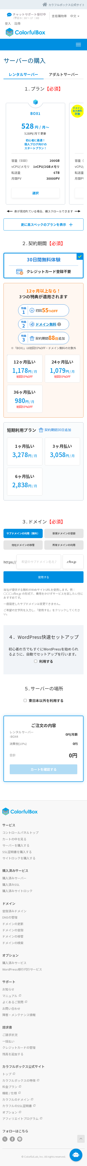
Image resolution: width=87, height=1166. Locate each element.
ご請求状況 (9, 1035)
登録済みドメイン (14, 911)
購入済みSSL (11, 884)
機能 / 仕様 (9, 1093)
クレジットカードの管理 (18, 1047)
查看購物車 (59, 16)
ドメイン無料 (38, 324)
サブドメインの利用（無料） (23, 533)
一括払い (8, 1041)
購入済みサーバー (14, 878)
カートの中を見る (14, 839)
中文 (73, 16)
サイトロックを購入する (18, 858)
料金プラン (9, 1087)
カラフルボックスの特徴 (18, 1080)
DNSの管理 (9, 917)
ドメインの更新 (12, 924)
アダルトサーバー (63, 74)
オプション (9, 1112)
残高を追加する (12, 1054)
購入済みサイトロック (17, 891)
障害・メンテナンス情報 (18, 1015)
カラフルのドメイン (15, 1099)
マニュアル (9, 996)
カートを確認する (44, 769)
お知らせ (8, 989)
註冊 (17, 23)
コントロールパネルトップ (20, 832)
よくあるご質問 (12, 1002)
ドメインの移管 (12, 936)
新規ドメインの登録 (63, 533)
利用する (46, 661)
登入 (8, 23)
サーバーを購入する (15, 845)
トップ (6, 1074)
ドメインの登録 (12, 930)
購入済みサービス (14, 963)
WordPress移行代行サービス (22, 969)
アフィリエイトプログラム (20, 1118)
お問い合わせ (11, 1008)
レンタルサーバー (23, 74)
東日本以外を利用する (46, 700)
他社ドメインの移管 (23, 545)
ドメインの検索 (12, 943)
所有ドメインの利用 (63, 545)
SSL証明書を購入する (17, 852)
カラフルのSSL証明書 (17, 1106)
